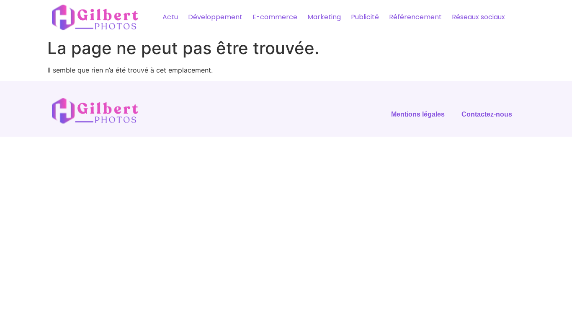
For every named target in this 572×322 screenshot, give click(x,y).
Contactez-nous (486, 114)
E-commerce (275, 17)
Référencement (415, 17)
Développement (215, 17)
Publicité (365, 17)
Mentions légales (418, 114)
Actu (170, 17)
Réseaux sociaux (478, 17)
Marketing (324, 17)
